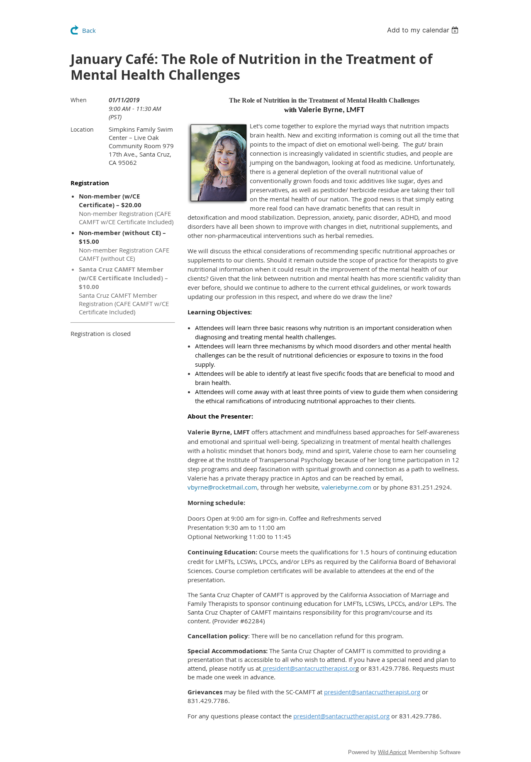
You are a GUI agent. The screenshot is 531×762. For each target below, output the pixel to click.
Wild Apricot (392, 752)
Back (89, 30)
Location (82, 129)
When (79, 100)
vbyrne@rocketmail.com (222, 487)
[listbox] (423, 30)
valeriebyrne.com (346, 487)
